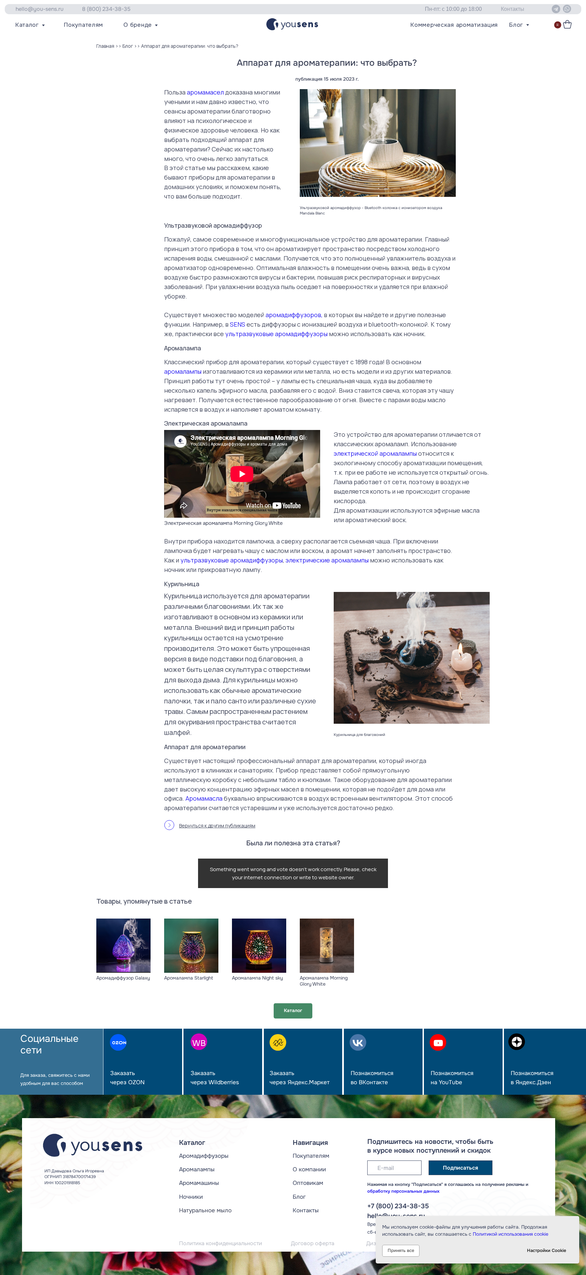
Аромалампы (197, 1169)
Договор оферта (312, 1243)
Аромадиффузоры (204, 1155)
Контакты (306, 1210)
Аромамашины (199, 1183)
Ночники (191, 1196)
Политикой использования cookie (510, 1234)
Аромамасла (203, 798)
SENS (237, 324)
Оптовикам (308, 1183)
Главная (105, 46)
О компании (309, 1169)
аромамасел (205, 92)
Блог (516, 24)
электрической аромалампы (375, 453)
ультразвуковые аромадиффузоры (276, 334)
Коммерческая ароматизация (454, 24)
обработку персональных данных (403, 1191)
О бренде (137, 24)
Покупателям (83, 24)
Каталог (27, 24)
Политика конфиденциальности (220, 1243)
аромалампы (182, 371)
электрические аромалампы (327, 560)
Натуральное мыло (205, 1210)
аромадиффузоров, (294, 315)
